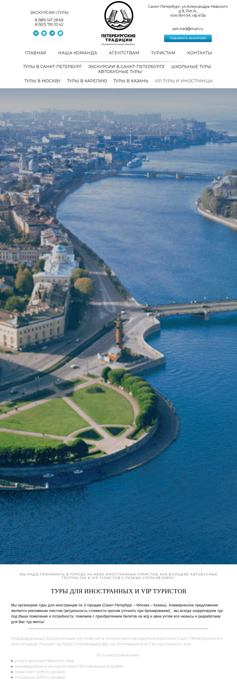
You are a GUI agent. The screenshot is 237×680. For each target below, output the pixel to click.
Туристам (163, 52)
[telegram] (52, 35)
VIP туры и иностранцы (184, 80)
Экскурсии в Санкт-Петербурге (126, 66)
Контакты (199, 52)
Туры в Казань (130, 80)
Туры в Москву (42, 80)
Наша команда (77, 52)
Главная (35, 52)
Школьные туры (191, 66)
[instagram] (44, 35)
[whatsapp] (60, 35)
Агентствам (124, 52)
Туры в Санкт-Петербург (52, 66)
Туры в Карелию (87, 80)
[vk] (36, 35)
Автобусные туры (120, 71)
